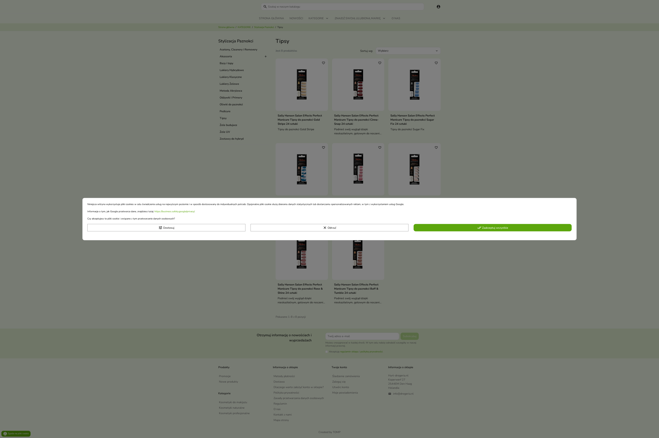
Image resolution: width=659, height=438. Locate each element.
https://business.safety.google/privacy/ (174, 211)
